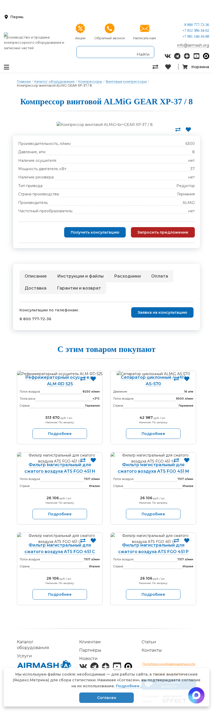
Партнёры (90, 650)
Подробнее (60, 433)
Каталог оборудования (54, 82)
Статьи (149, 641)
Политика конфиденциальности (168, 664)
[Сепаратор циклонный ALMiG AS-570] (153, 374)
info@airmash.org (193, 45)
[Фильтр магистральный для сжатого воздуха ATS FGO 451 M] (153, 458)
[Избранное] (171, 67)
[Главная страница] (35, 34)
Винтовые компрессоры (126, 82)
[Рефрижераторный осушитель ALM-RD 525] (59, 374)
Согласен (106, 697)
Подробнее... (129, 686)
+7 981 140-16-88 (195, 37)
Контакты (152, 650)
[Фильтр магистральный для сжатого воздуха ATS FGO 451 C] (59, 538)
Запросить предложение (162, 232)
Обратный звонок (109, 38)
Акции (80, 38)
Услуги (24, 655)
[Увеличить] (104, 124)
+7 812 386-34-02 (195, 31)
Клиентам (90, 641)
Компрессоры (90, 82)
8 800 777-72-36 (196, 25)
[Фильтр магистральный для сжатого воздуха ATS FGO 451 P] (153, 538)
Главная (24, 82)
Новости (88, 658)
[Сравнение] (158, 67)
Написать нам (144, 38)
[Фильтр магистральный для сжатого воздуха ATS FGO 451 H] (59, 458)
